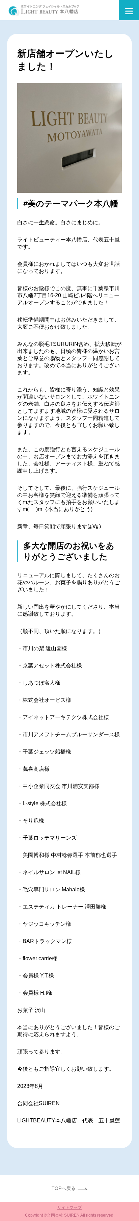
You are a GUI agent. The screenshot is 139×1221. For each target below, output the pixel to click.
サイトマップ (69, 1207)
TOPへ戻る (64, 1188)
